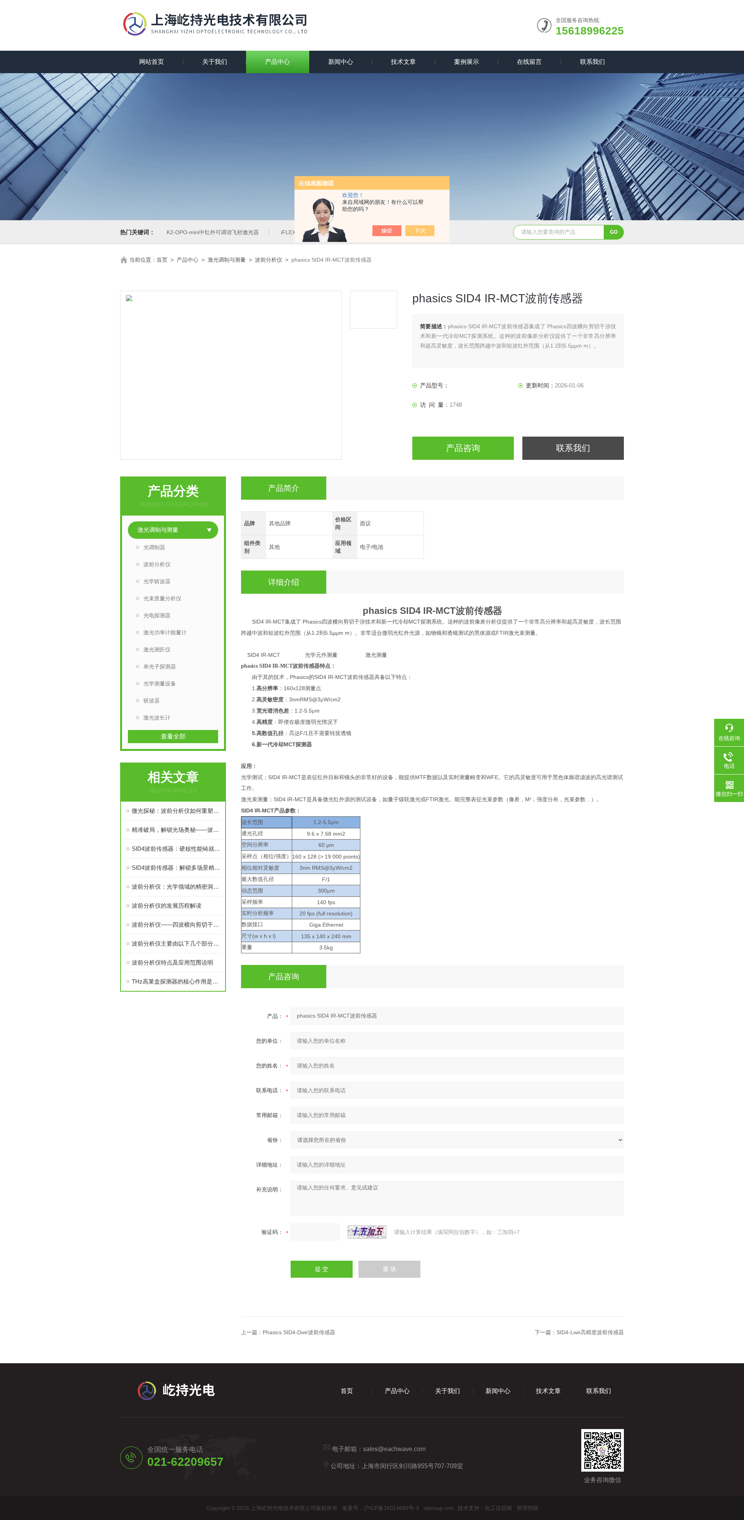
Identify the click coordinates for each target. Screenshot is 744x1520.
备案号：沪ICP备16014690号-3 (380, 1508)
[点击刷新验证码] (367, 1232)
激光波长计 (156, 718)
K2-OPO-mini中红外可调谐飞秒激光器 (213, 232)
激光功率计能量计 (165, 632)
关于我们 (214, 61)
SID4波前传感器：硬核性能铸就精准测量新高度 (177, 848)
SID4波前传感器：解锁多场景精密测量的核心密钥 (177, 867)
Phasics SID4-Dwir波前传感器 (299, 1332)
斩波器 (151, 700)
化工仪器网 (498, 1508)
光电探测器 (156, 615)
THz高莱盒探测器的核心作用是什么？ (177, 981)
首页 (162, 260)
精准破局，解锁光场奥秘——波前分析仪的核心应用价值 (177, 829)
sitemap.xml (438, 1508)
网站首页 (151, 61)
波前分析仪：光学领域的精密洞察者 (177, 886)
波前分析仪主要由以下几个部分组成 (177, 943)
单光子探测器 (159, 666)
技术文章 (403, 61)
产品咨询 (463, 448)
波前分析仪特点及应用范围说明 (172, 962)
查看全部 (173, 736)
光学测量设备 (159, 683)
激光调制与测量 (227, 260)
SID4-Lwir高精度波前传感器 (590, 1332)
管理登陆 (527, 1508)
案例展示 (466, 61)
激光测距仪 (156, 649)
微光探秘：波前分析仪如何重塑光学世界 (177, 810)
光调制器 (154, 547)
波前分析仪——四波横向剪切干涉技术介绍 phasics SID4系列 (177, 924)
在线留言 (529, 61)
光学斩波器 (156, 581)
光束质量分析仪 (162, 598)
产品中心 (277, 61)
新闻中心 (340, 61)
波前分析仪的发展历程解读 (167, 905)
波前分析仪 (268, 260)
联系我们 (592, 61)
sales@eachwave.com (394, 1449)
